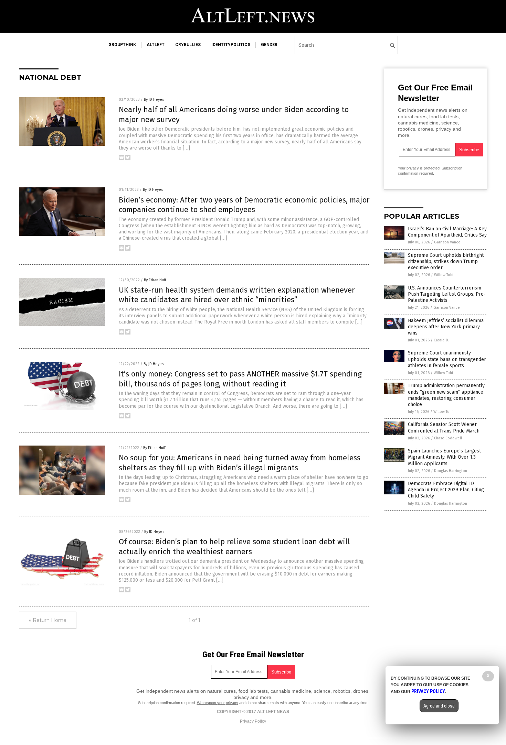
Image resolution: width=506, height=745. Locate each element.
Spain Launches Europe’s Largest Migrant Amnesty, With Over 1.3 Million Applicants (444, 457)
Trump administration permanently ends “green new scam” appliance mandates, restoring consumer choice (446, 395)
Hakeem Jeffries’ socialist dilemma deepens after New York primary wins (446, 327)
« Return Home (47, 620)
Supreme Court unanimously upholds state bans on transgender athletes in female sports (447, 359)
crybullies (188, 44)
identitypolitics (230, 44)
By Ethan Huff (155, 280)
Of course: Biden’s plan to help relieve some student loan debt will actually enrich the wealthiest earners (234, 546)
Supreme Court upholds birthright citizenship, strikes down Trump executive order (446, 261)
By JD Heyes (154, 99)
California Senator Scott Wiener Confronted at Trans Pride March (443, 427)
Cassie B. (441, 340)
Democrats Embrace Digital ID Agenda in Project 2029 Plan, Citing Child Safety (446, 490)
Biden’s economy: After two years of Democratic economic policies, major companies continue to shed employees (244, 205)
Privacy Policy (253, 721)
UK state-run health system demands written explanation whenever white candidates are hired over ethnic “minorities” (237, 295)
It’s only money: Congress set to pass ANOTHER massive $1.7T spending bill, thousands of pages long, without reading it (240, 378)
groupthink (122, 44)
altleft (156, 44)
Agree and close (439, 706)
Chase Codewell (448, 438)
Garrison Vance (447, 242)
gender (269, 44)
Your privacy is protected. (419, 168)
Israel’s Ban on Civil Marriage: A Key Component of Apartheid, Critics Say (447, 232)
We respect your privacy (217, 703)
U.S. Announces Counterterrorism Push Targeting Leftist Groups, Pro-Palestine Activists (447, 294)
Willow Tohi (443, 275)
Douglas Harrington (450, 471)
